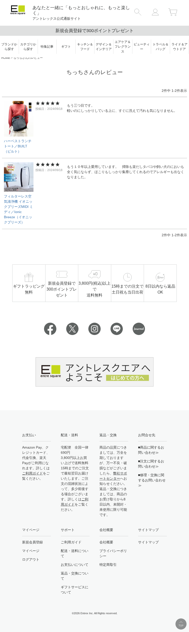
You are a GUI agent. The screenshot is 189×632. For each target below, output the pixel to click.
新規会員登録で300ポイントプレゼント (94, 30)
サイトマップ (148, 542)
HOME (5, 57)
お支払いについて (74, 565)
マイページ (30, 551)
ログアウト (30, 559)
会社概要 (106, 542)
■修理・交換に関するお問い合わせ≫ (152, 480)
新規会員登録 (32, 542)
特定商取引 (108, 565)
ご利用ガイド (32, 473)
